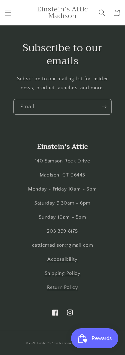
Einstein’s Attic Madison (54, 343)
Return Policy (62, 287)
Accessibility (62, 259)
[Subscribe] (104, 107)
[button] (8, 12)
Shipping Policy (63, 273)
